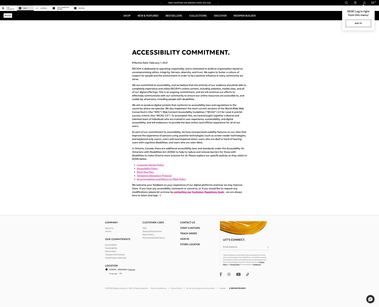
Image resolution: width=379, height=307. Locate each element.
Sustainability (111, 248)
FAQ (144, 228)
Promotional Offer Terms (154, 238)
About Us (109, 228)
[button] (127, 15)
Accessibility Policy (147, 168)
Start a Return (190, 227)
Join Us (108, 231)
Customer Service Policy (150, 164)
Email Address (230, 246)
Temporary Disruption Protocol (154, 175)
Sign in (184, 238)
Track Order (188, 233)
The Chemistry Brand (63, 8)
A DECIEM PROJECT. (237, 288)
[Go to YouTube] (238, 274)
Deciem (81, 8)
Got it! (358, 23)
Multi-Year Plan (145, 172)
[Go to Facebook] (221, 274)
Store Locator (190, 244)
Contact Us (257, 264)
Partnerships (110, 251)
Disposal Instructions (152, 231)
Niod (25, 8)
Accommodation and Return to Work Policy (161, 179)
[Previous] (161, 2)
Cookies (222, 288)
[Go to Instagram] (229, 274)
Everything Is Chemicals (115, 258)
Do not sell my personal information (200, 288)
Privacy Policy (176, 288)
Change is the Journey (115, 254)
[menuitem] (8, 8)
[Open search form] (346, 2)
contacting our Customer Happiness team (199, 191)
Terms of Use (234, 264)
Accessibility (111, 245)
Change (131, 269)
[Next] (217, 2)
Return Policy (148, 234)
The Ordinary (10, 8)
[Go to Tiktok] (247, 274)
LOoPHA (43, 8)
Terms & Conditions (158, 288)
